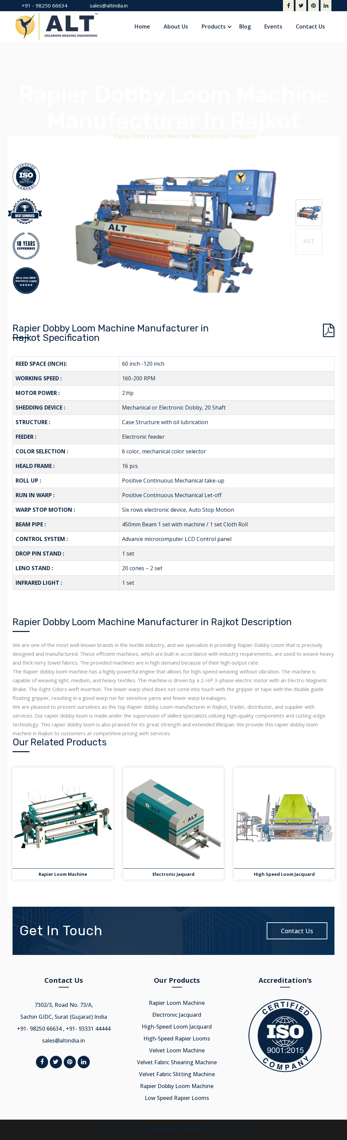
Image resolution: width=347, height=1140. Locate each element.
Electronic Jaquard (173, 874)
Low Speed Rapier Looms (177, 1098)
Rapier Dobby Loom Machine (176, 1086)
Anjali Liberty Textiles (171, 1130)
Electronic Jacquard (176, 1014)
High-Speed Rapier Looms (176, 1038)
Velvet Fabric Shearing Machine (177, 1062)
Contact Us (297, 931)
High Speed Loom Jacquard (284, 874)
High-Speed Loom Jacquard (177, 1026)
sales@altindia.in (109, 5)
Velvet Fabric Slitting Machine (177, 1074)
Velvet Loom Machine (177, 1050)
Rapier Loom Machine (63, 874)
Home (99, 136)
